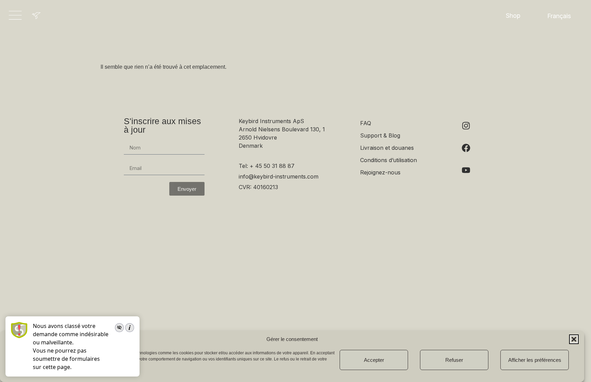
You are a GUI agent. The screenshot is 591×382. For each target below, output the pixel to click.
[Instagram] (466, 125)
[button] (573, 339)
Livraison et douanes (387, 147)
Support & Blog (380, 135)
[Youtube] (466, 170)
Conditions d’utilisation (388, 160)
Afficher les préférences (534, 360)
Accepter (374, 360)
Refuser (454, 360)
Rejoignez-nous (380, 172)
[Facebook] (466, 147)
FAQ (365, 123)
